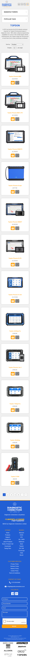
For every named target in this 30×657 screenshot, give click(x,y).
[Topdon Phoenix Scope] (15, 173)
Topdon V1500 (15, 476)
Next (22, 494)
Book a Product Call (7, 544)
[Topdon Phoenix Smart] (15, 209)
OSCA (21, 535)
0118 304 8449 (16, 582)
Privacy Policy (15, 564)
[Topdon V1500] (15, 464)
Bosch (21, 555)
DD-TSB (21, 548)
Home (7, 532)
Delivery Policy (14, 566)
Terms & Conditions (14, 573)
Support (8, 537)
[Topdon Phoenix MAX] (15, 64)
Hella (21, 553)
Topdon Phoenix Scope (15, 185)
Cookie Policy (14, 571)
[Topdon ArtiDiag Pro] (15, 319)
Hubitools (21, 541)
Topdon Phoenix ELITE (15, 258)
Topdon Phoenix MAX (15, 76)
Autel (21, 544)
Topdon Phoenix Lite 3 (15, 367)
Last (25, 494)
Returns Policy (15, 568)
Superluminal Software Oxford (20, 638)
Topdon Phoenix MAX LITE (15, 113)
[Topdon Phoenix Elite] (15, 246)
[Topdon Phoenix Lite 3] (15, 355)
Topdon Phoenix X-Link (15, 294)
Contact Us (8, 539)
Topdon (21, 546)
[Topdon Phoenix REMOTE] (15, 137)
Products (7, 535)
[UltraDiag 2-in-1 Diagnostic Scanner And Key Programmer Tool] (15, 428)
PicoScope (21, 550)
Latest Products (7, 541)
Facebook (12, 593)
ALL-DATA (21, 539)
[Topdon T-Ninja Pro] (15, 391)
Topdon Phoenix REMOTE (15, 149)
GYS (21, 537)
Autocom (21, 532)
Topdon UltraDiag (15, 440)
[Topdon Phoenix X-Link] (15, 282)
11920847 (20, 635)
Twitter (16, 593)
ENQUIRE (14, 626)
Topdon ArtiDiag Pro (15, 331)
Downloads (8, 546)
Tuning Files (7, 548)
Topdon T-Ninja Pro (15, 404)
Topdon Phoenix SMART (15, 222)
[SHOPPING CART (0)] (22, 4)
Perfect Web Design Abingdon (17, 639)
